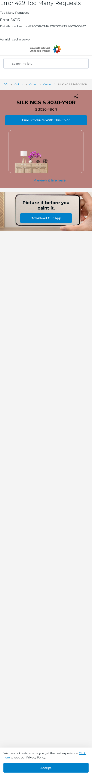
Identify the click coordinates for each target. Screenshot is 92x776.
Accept (46, 768)
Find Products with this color (46, 120)
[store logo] (46, 49)
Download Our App (46, 218)
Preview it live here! (50, 180)
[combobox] (46, 63)
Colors (19, 84)
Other (33, 84)
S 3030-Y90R (46, 109)
